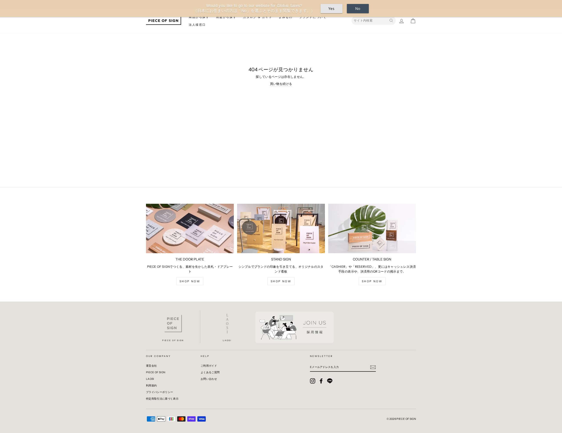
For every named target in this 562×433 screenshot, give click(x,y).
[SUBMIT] (373, 367)
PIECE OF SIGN (156, 372)
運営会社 (151, 365)
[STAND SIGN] (281, 228)
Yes (331, 8)
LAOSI (150, 378)
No (357, 8)
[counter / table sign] (372, 228)
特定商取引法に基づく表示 (162, 398)
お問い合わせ (209, 378)
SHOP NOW (372, 281)
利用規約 (151, 385)
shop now (190, 281)
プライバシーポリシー (159, 392)
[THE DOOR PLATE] (190, 228)
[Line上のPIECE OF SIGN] (329, 381)
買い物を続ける (281, 84)
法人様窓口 (197, 24)
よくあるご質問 (210, 372)
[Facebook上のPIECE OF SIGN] (321, 381)
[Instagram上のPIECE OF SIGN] (312, 381)
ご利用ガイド (209, 365)
